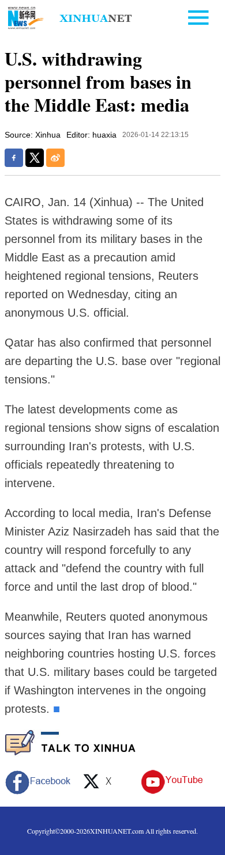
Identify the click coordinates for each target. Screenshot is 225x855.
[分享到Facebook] (14, 158)
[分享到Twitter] (34, 158)
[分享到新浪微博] (55, 158)
